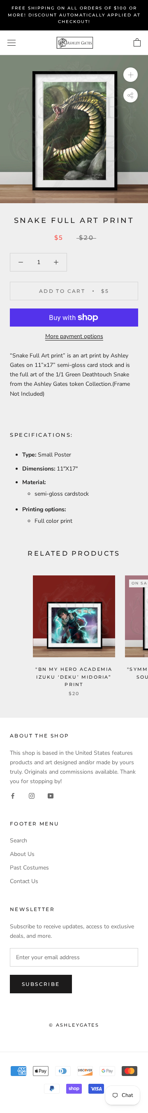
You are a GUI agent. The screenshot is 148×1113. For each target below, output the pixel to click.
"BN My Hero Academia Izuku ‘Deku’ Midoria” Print (73, 676)
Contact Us (24, 881)
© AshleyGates (74, 1025)
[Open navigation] (11, 42)
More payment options (74, 336)
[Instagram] (32, 795)
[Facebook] (13, 795)
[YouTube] (50, 795)
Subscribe (41, 984)
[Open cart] (137, 43)
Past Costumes (29, 868)
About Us (22, 854)
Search (18, 840)
